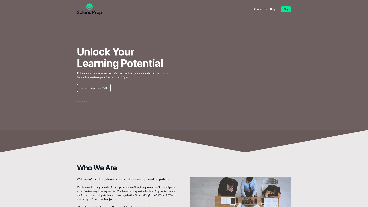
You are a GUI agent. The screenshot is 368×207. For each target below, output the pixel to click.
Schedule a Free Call (94, 88)
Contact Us (260, 9)
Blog (272, 9)
